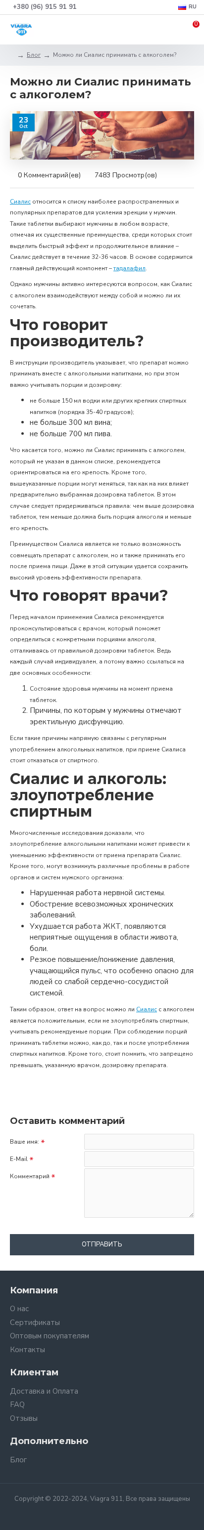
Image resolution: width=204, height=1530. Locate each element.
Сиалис (20, 202)
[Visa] (94, 1513)
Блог (34, 55)
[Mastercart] (109, 1513)
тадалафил (129, 268)
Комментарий (30, 1176)
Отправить (102, 1244)
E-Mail (19, 1159)
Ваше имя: (24, 1142)
